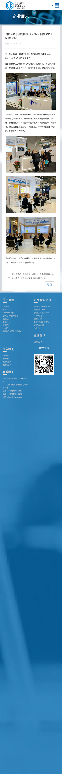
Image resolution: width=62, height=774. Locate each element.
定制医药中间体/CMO (42, 312)
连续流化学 (38, 318)
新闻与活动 (38, 341)
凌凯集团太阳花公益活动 (12, 331)
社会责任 (6, 328)
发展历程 (6, 318)
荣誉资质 (6, 325)
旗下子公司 (7, 309)
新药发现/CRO (39, 309)
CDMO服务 (38, 315)
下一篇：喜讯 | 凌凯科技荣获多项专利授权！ (26, 278)
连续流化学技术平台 (10, 315)
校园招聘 (6, 358)
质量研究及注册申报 (41, 322)
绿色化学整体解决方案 (42, 306)
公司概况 (6, 306)
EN (52, 5)
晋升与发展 (7, 361)
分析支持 (37, 328)
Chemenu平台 (8, 312)
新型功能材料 (39, 325)
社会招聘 (6, 355)
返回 (49, 284)
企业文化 (6, 322)
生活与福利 (7, 364)
